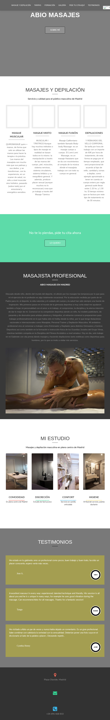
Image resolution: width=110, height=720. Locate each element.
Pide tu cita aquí (77, 5)
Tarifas (37, 5)
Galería (62, 5)
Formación (50, 5)
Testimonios (94, 5)
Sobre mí (55, 30)
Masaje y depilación (21, 5)
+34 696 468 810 (55, 714)
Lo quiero (55, 243)
